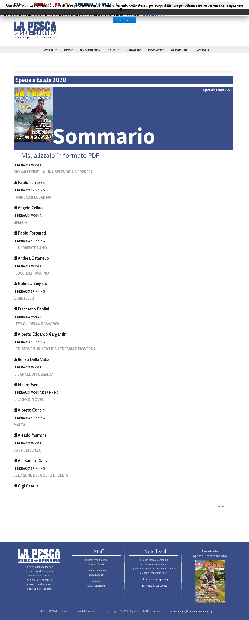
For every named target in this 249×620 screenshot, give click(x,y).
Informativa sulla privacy (154, 579)
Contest (49, 49)
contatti (202, 49)
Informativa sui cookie (154, 585)
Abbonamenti (180, 49)
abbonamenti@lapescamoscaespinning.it (192, 611)
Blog (67, 49)
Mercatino (133, 49)
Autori (112, 49)
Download (155, 49)
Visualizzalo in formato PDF (60, 155)
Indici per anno (90, 49)
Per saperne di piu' (153, 14)
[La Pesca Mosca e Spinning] (35, 28)
